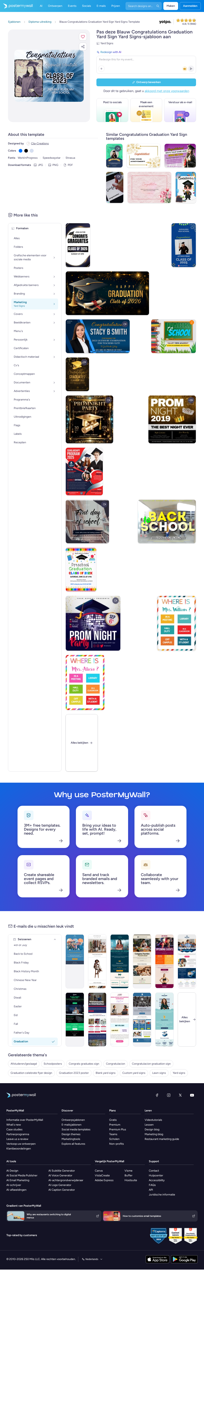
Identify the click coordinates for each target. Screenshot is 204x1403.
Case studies (14, 1129)
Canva (99, 1170)
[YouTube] (192, 1095)
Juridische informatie (162, 1194)
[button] (83, 37)
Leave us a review (17, 1139)
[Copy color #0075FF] (21, 151)
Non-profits (116, 1144)
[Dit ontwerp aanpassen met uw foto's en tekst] (49, 76)
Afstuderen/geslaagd (24, 1063)
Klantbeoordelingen (18, 1148)
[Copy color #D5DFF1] (32, 151)
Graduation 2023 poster (74, 1073)
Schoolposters (53, 1063)
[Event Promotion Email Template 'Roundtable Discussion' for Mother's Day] (119, 1019)
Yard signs (179, 1073)
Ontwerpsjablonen (73, 1120)
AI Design (12, 1170)
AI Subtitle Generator (61, 1170)
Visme (128, 1170)
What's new (13, 1124)
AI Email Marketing (17, 1180)
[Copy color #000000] (26, 151)
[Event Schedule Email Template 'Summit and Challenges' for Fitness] (164, 961)
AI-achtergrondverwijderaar (65, 1180)
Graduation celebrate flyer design (31, 1073)
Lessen (149, 1124)
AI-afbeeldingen (16, 1190)
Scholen (114, 1139)
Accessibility (157, 1180)
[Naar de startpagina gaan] (16, 6)
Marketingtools (71, 1139)
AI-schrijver (13, 1185)
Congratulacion (115, 1063)
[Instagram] (169, 1095)
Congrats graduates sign (84, 1063)
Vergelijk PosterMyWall (109, 1161)
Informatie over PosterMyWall (24, 1120)
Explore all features (73, 1144)
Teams (113, 1134)
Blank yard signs (106, 1073)
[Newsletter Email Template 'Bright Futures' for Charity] (187, 961)
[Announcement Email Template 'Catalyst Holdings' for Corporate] (119, 961)
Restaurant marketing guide (162, 1139)
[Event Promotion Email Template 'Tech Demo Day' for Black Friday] (75, 1019)
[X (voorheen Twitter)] (180, 1095)
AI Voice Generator (60, 1175)
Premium (114, 1124)
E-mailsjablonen (71, 1124)
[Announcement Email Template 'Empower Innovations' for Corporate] (164, 1019)
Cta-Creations (40, 143)
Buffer (128, 1175)
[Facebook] (157, 1095)
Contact (154, 1170)
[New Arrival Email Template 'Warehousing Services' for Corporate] (97, 1019)
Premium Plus (117, 1129)
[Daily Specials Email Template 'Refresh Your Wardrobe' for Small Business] (97, 961)
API (151, 1190)
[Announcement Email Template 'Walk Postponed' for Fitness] (75, 961)
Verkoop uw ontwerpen (21, 1144)
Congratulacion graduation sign (151, 1063)
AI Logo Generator (59, 1185)
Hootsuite (131, 1180)
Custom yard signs (133, 1073)
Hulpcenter (156, 1175)
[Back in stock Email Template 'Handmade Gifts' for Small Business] (142, 961)
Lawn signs (159, 1073)
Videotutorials (153, 1120)
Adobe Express (104, 1180)
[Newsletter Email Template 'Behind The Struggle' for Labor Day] (142, 1019)
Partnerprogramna (17, 1134)
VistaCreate (102, 1175)
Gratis (113, 1120)
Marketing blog (154, 1134)
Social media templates (76, 1129)
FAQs (152, 1185)
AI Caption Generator (61, 1190)
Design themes (71, 1134)
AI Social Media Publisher (21, 1175)
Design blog (152, 1129)
